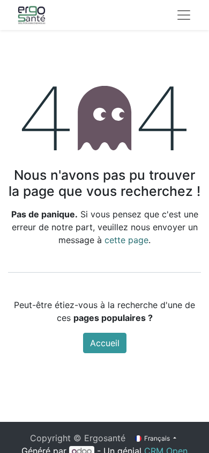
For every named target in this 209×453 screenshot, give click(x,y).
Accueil (105, 343)
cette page (126, 240)
